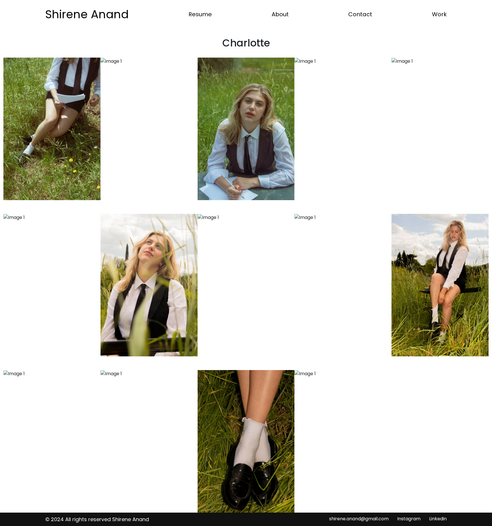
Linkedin (438, 518)
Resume (200, 14)
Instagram (409, 518)
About (280, 14)
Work (439, 14)
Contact (360, 14)
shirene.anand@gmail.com (359, 518)
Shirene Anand (87, 14)
